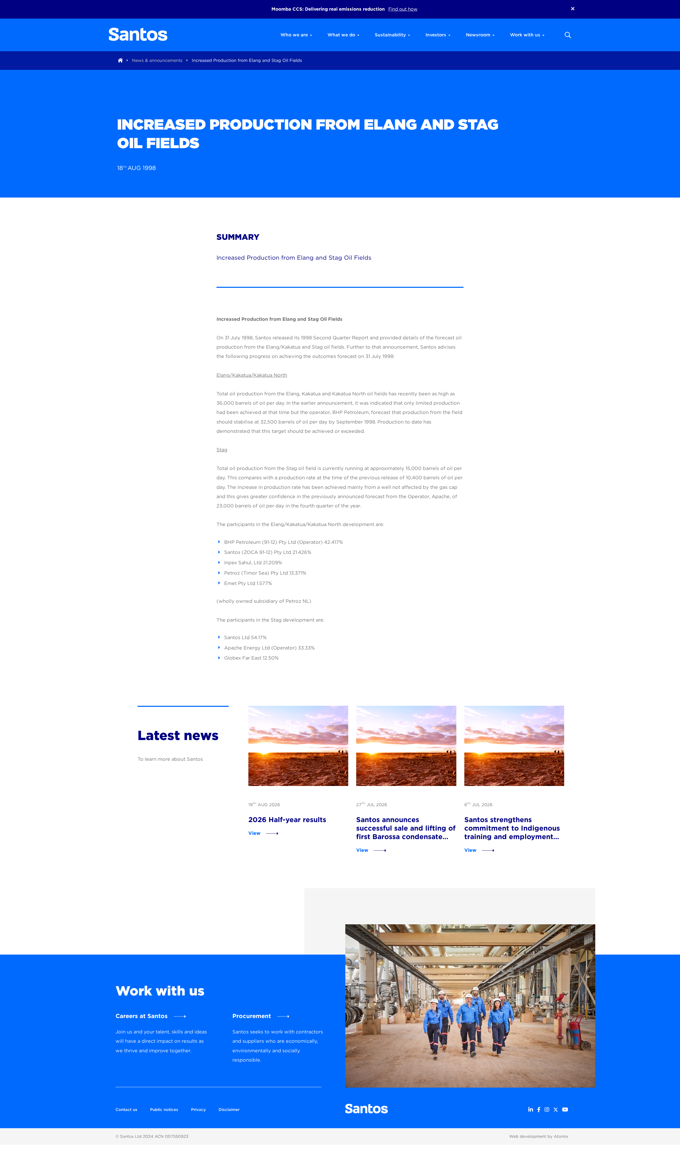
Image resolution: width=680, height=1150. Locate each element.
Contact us (126, 1109)
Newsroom (478, 34)
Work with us (525, 34)
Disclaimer (229, 1109)
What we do (341, 34)
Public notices (164, 1109)
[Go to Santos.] (120, 60)
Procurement (251, 1015)
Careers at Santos (142, 1015)
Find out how (403, 9)
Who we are (294, 34)
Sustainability (390, 34)
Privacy (198, 1109)
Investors (436, 34)
